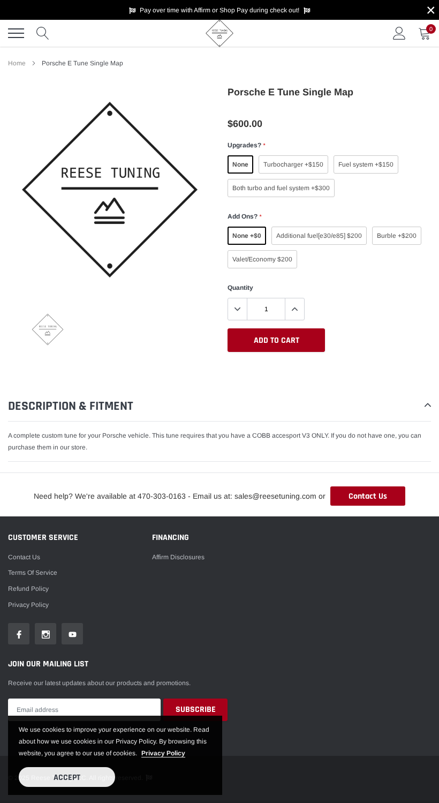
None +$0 (246, 235)
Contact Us (368, 496)
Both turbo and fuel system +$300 (281, 188)
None (240, 164)
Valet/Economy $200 (262, 259)
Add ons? (244, 216)
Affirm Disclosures (178, 557)
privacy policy (163, 753)
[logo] (219, 33)
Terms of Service (32, 572)
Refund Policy (28, 588)
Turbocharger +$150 (293, 164)
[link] (47, 329)
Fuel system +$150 (365, 164)
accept (67, 777)
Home (17, 63)
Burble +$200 (397, 235)
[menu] (16, 33)
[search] (42, 33)
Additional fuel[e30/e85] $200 (319, 235)
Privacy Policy (28, 605)
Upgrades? (246, 145)
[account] (399, 33)
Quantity (240, 287)
